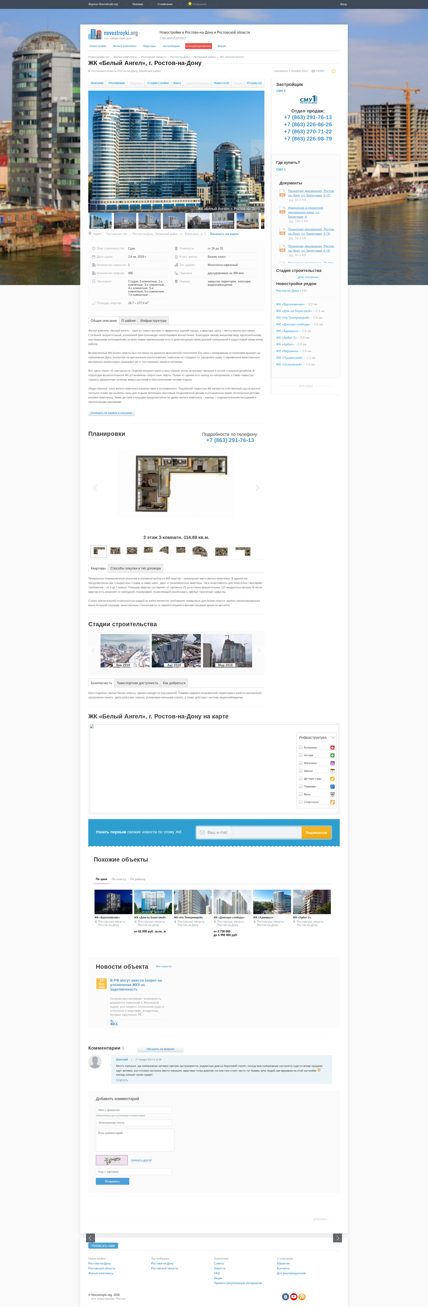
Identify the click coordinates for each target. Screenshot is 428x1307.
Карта (177, 83)
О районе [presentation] (128, 320)
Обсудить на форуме (160, 1049)
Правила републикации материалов (238, 1283)
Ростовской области (101, 1268)
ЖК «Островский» (289, 364)
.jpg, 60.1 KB (311, 250)
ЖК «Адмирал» (287, 331)
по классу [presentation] (119, 879)
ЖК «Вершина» (287, 351)
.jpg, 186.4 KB (305, 214)
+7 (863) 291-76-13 (230, 440)
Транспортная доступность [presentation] (137, 683)
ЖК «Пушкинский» (289, 357)
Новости (221, 83)
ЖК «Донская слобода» (293, 324)
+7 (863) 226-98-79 (308, 138)
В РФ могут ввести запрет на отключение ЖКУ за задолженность (136, 985)
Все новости (164, 966)
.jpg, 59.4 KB (311, 233)
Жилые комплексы (124, 46)
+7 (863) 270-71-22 (308, 131)
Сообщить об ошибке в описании (111, 413)
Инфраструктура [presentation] (153, 320)
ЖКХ (114, 1024)
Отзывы (254, 83)
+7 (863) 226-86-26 (308, 124)
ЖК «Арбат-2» (286, 337)
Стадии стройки (158, 83)
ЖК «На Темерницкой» (293, 317)
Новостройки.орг (98, 57)
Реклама (137, 4)
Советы (219, 1263)
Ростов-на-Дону (180, 57)
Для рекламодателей (291, 1273)
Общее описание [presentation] (104, 320)
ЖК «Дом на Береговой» (294, 311)
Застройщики (171, 46)
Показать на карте (224, 234)
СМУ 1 (281, 91)
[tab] (103, 320)
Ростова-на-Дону (99, 1263)
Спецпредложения (199, 46)
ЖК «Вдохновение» (290, 304)
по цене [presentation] (101, 879)
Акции (218, 1278)
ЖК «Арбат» (285, 344)
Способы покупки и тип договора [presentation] (135, 568)
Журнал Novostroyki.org (103, 4)
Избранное (200, 4)
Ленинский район (205, 57)
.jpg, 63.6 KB (311, 195)
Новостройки (98, 46)
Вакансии (283, 1263)
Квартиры (149, 46)
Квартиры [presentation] (98, 568)
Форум (222, 46)
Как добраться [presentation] (174, 683)
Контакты (283, 1268)
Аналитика (221, 1258)
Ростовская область (153, 57)
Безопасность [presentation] (101, 683)
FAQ (217, 1273)
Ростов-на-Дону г (288, 290)
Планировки (117, 83)
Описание (97, 83)
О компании (165, 4)
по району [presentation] (137, 879)
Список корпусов (197, 83)
